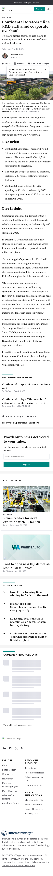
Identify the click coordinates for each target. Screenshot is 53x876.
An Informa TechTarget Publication (26, 3)
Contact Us (7, 774)
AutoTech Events (10, 803)
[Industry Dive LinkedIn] (4, 748)
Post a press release (22, 725)
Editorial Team (9, 769)
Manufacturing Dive (34, 800)
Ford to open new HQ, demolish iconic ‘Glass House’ (26, 566)
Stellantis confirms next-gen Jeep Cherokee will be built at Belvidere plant (28, 637)
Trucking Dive (31, 813)
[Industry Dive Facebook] (10, 748)
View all (7, 725)
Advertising (30, 768)
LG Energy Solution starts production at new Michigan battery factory (28, 622)
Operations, (21, 422)
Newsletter (7, 778)
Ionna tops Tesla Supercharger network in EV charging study (28, 607)
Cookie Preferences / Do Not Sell (18, 865)
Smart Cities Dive (33, 804)
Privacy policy (8, 862)
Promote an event (34, 784)
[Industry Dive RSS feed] (22, 748)
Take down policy (40, 862)
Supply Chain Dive (34, 809)
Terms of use (23, 862)
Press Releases (9, 790)
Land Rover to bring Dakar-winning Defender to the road (29, 593)
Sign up (39, 9)
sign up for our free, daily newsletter (20, 134)
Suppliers (34, 422)
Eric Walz (8, 391)
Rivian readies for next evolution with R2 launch (21, 520)
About (5, 765)
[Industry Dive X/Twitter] (16, 748)
